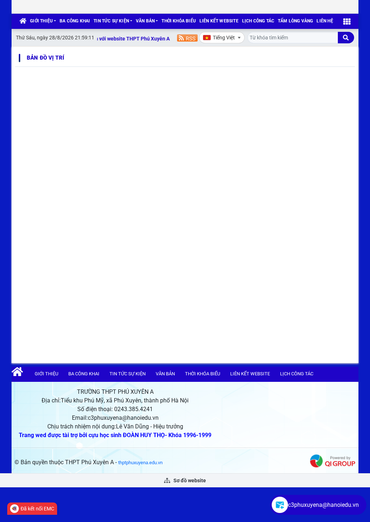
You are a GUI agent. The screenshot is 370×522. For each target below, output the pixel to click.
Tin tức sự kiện (111, 20)
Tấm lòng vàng (295, 20)
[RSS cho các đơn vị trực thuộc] (187, 37)
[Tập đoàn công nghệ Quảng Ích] (333, 460)
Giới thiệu (41, 20)
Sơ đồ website (189, 480)
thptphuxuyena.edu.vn (140, 462)
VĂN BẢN (145, 20)
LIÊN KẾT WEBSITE (218, 20)
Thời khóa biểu (179, 20)
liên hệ (325, 20)
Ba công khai (75, 20)
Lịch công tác (258, 20)
